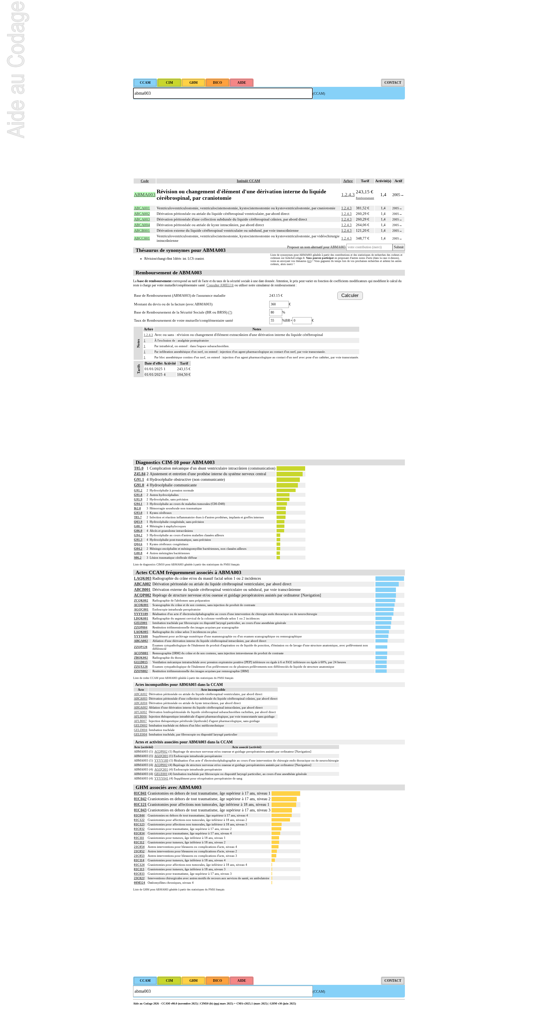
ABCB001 (142, 590)
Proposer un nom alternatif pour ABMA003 (316, 247)
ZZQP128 (140, 647)
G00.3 (138, 526)
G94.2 (138, 535)
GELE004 (140, 734)
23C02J (139, 878)
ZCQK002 (141, 600)
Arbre (348, 181)
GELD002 (140, 725)
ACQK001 (141, 605)
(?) (230, 312)
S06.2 (138, 557)
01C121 (140, 804)
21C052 (139, 851)
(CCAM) (319, 94)
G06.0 (138, 530)
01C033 (139, 873)
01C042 (140, 799)
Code (145, 181)
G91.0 (139, 485)
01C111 (139, 837)
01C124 (139, 864)
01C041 (140, 793)
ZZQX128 (141, 666)
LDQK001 (141, 618)
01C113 (139, 869)
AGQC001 (141, 609)
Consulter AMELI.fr (220, 285)
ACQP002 (142, 595)
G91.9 (138, 499)
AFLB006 (140, 716)
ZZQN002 (141, 671)
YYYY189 (141, 614)
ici (309, 261)
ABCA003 (140, 698)
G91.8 (138, 494)
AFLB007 (140, 721)
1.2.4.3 (348, 194)
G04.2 (138, 548)
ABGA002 (141, 640)
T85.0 (138, 468)
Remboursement (365, 197)
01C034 (139, 833)
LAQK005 (141, 632)
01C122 (139, 820)
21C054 (139, 846)
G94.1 (138, 503)
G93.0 (138, 512)
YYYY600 (141, 636)
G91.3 (138, 539)
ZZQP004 (140, 627)
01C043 (140, 810)
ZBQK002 (141, 657)
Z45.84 (139, 474)
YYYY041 (161, 778)
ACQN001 (141, 653)
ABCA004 (140, 703)
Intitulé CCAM (248, 181)
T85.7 (138, 517)
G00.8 (138, 553)
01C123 (139, 824)
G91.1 (139, 479)
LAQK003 (142, 578)
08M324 (139, 882)
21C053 (139, 855)
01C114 (139, 860)
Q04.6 (138, 544)
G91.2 (138, 490)
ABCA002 (142, 584)
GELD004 (140, 730)
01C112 (139, 842)
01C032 (139, 828)
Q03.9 (138, 521)
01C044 (139, 815)
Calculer (350, 295)
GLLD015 (141, 662)
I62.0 (137, 508)
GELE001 (140, 623)
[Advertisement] (269, 39)
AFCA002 (140, 712)
